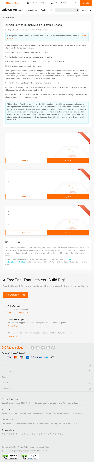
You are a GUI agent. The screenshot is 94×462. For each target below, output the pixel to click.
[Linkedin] (38, 348)
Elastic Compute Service (11, 403)
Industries (31, 424)
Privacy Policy (23, 447)
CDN (23, 403)
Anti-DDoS (30, 403)
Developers (40, 424)
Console (64, 3)
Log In (73, 3)
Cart (55, 3)
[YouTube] (48, 348)
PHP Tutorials (71, 424)
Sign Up (86, 3)
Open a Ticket (13, 326)
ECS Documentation (18, 413)
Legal (32, 447)
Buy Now (68, 160)
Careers (5, 447)
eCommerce (57, 403)
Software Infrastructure (53, 413)
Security (77, 403)
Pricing (44, 10)
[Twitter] (43, 348)
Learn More (26, 160)
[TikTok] (53, 348)
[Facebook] (33, 348)
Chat (10, 313)
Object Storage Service (43, 403)
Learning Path (68, 413)
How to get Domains (35, 413)
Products (20, 10)
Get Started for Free (15, 294)
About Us (12, 447)
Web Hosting (68, 403)
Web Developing (51, 424)
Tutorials (62, 424)
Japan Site (6, 413)
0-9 (63, 434)
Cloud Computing (19, 424)
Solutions (32, 10)
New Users (79, 413)
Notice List (40, 447)
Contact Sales (87, 10)
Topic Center (6, 424)
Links (47, 447)
